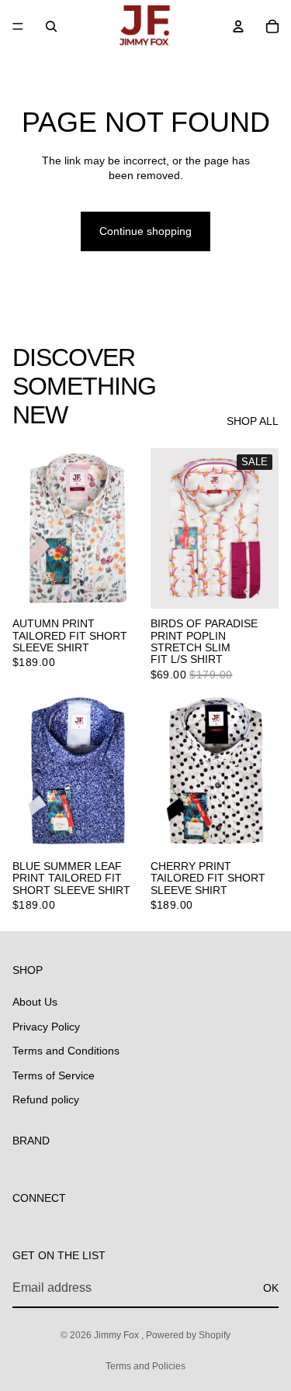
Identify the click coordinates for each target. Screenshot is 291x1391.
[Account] (238, 26)
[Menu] (18, 26)
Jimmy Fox (117, 1335)
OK (271, 1287)
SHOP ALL (253, 421)
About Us (34, 1002)
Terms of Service (53, 1074)
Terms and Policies (145, 1366)
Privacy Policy (46, 1026)
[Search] (51, 26)
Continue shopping (145, 231)
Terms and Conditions (66, 1050)
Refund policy (45, 1099)
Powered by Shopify (188, 1335)
